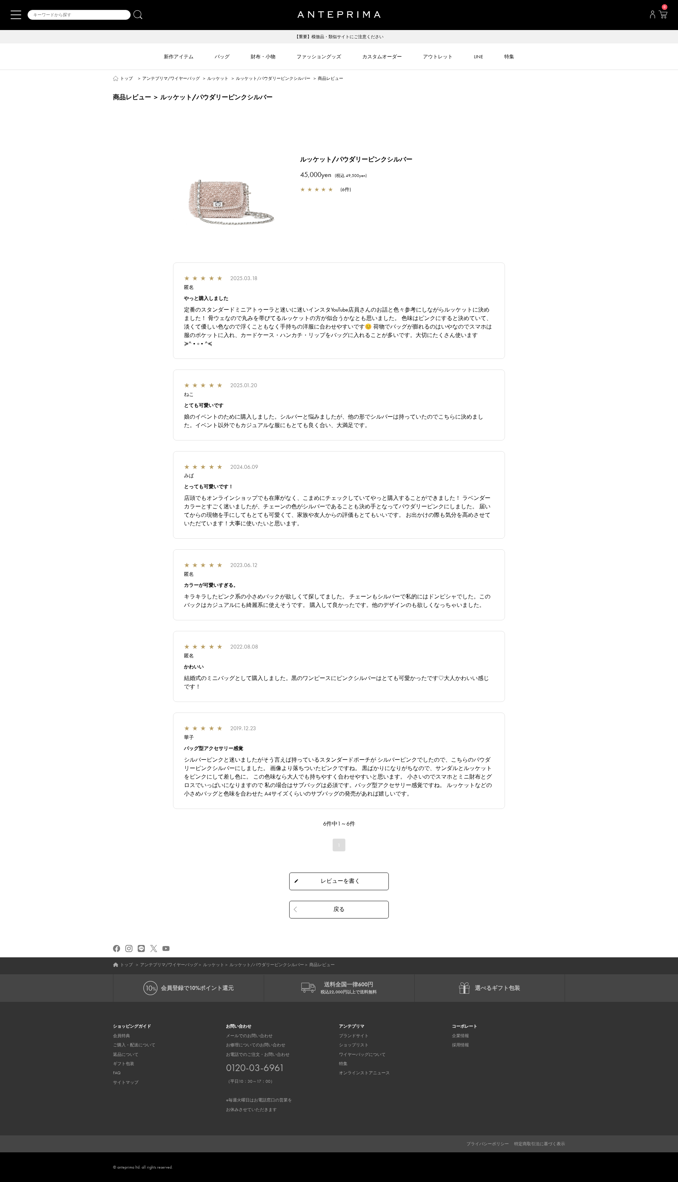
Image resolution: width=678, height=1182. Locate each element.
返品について (125, 1054)
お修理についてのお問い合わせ (255, 1045)
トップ (126, 78)
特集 (343, 1063)
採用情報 (460, 1045)
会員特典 (121, 1036)
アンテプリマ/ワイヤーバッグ (171, 78)
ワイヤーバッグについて (362, 1054)
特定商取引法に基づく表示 (539, 1144)
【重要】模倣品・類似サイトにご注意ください (339, 37)
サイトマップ (125, 1082)
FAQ (117, 1073)
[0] (662, 16)
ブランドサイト (354, 1036)
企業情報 (460, 1036)
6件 (346, 189)
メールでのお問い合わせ (249, 1036)
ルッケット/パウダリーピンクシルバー (273, 78)
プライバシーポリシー (487, 1144)
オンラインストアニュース (364, 1073)
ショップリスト (354, 1045)
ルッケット (217, 78)
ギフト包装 (123, 1063)
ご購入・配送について (134, 1045)
